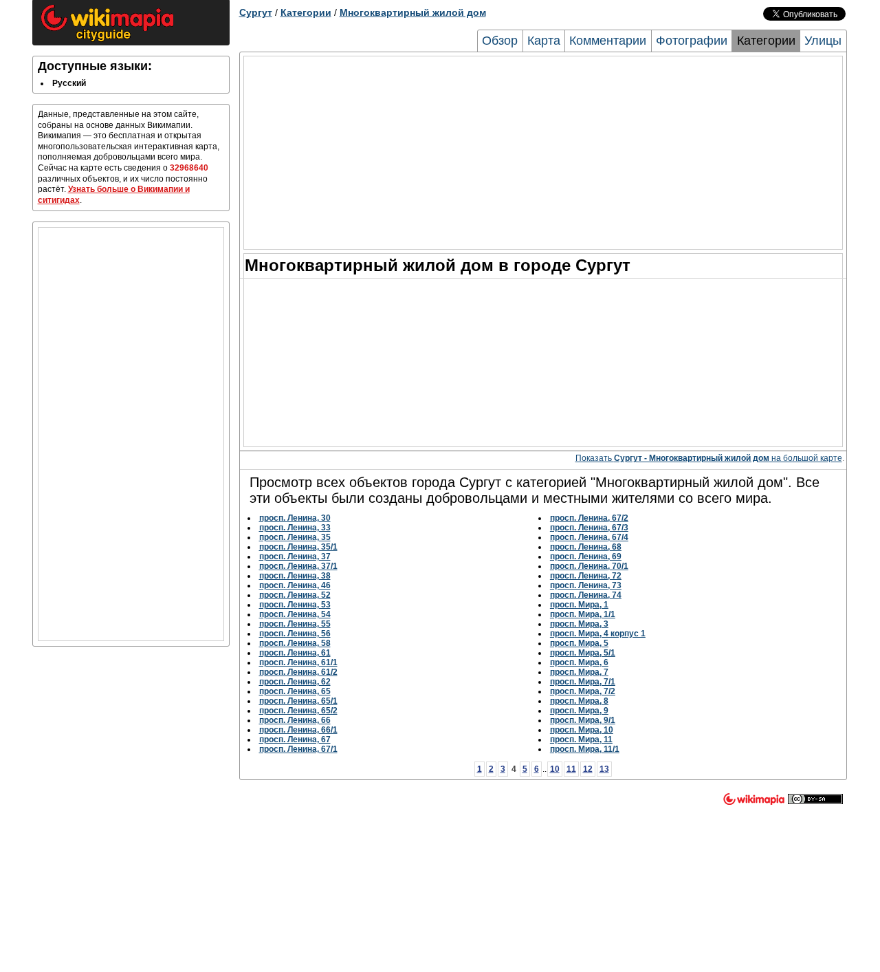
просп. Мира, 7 (579, 672)
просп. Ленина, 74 (586, 595)
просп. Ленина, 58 (295, 643)
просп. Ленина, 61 (295, 653)
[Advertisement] (130, 434)
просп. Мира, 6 (579, 662)
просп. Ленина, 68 (586, 547)
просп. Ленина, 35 (295, 537)
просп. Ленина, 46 (295, 585)
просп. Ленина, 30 (295, 518)
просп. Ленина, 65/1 (298, 701)
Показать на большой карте (708, 458)
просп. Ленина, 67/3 (589, 527)
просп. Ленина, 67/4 (589, 537)
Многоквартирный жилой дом (413, 12)
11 (571, 769)
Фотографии (691, 40)
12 (588, 769)
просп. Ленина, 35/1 (298, 547)
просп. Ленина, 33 (295, 527)
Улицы (823, 40)
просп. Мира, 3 (579, 624)
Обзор (500, 40)
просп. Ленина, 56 (295, 633)
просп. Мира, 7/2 (582, 691)
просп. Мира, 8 (579, 701)
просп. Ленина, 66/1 (298, 730)
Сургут (255, 12)
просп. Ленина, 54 (295, 614)
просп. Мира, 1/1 (582, 614)
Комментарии (607, 40)
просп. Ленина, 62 (295, 682)
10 (555, 769)
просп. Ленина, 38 (295, 576)
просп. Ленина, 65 (295, 691)
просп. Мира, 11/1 (584, 749)
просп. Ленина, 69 (586, 556)
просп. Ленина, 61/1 (298, 662)
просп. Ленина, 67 (295, 739)
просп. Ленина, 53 (295, 604)
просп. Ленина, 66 (295, 720)
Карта (543, 40)
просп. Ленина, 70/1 (589, 566)
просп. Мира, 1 (579, 604)
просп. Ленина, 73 (586, 585)
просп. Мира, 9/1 (582, 720)
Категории (305, 12)
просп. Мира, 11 (581, 739)
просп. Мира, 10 (581, 730)
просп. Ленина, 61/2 (298, 672)
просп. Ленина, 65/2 (298, 710)
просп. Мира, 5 (579, 643)
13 (604, 769)
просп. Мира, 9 (579, 710)
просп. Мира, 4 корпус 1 (598, 633)
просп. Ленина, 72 (586, 576)
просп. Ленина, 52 (295, 595)
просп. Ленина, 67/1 (298, 749)
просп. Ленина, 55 (295, 624)
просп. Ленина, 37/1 (298, 566)
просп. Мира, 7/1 (582, 682)
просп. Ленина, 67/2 (589, 518)
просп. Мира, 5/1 (582, 653)
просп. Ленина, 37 (295, 556)
